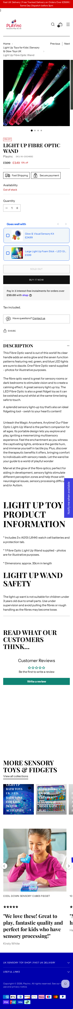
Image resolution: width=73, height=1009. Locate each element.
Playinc (8, 156)
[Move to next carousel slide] (69, 866)
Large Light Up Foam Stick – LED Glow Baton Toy (46, 251)
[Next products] (66, 224)
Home (6, 43)
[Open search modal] (52, 24)
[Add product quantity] (6, 208)
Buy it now (36, 279)
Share (12, 331)
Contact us (38, 318)
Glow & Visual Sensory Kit (39, 233)
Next (67, 43)
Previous (55, 43)
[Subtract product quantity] (17, 208)
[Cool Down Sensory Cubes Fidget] (34, 860)
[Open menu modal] (68, 24)
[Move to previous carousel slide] (4, 866)
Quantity (9, 201)
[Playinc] (13, 24)
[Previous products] (58, 224)
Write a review (36, 681)
